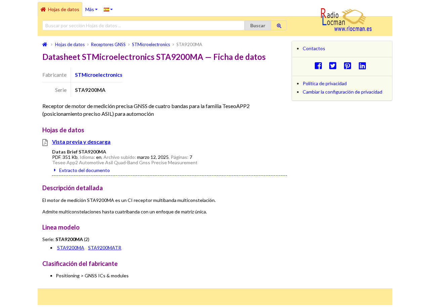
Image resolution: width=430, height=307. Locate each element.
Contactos (314, 48)
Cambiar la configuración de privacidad (342, 92)
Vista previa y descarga (81, 141)
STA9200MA (70, 247)
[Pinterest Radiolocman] (349, 65)
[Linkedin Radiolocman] (364, 65)
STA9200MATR (104, 247)
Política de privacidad (325, 83)
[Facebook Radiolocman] (320, 65)
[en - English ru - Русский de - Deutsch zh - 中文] (108, 9)
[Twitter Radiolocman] (334, 65)
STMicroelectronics (98, 75)
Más (93, 7)
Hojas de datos (63, 9)
